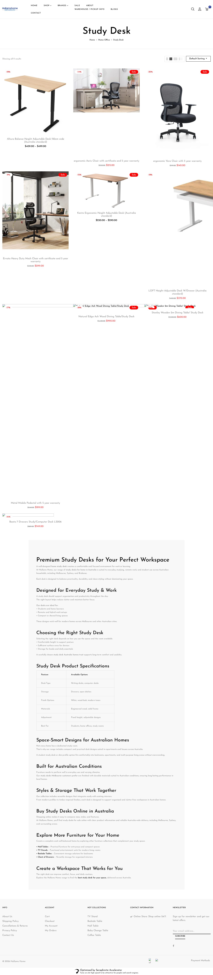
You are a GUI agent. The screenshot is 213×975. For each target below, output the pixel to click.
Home (92, 40)
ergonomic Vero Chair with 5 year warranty (177, 161)
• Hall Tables (42, 847)
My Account (51, 926)
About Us (7, 916)
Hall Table (93, 926)
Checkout (49, 921)
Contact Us (8, 935)
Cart (47, 916)
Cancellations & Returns (15, 926)
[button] (207, 9)
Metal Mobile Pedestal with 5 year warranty (35, 503)
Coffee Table (94, 935)
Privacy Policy (9, 930)
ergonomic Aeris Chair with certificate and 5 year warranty (106, 161)
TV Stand (92, 916)
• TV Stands (42, 850)
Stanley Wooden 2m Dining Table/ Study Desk (177, 312)
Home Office (104, 40)
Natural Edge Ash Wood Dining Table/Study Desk (106, 316)
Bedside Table (94, 921)
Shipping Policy (10, 921)
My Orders (50, 930)
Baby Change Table (97, 930)
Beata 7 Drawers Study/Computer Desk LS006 (35, 522)
